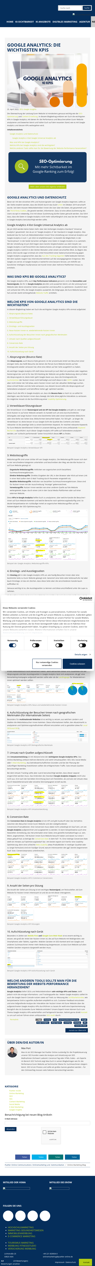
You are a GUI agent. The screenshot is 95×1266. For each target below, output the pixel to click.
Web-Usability (42, 845)
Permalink (14, 1019)
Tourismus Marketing (21, 1242)
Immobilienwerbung (20, 1233)
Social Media (14, 1104)
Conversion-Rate (41, 839)
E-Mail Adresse (11, 1119)
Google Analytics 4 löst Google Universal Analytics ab (34, 138)
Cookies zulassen (77, 664)
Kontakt (84, 1012)
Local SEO (15, 728)
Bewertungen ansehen (10, 1264)
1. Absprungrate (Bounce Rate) (20, 313)
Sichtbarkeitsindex (76, 997)
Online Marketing (16, 1093)
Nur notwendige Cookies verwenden (47, 664)
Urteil (60, 205)
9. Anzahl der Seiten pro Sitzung (20, 347)
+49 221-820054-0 (50, 1253)
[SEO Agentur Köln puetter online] (47, 167)
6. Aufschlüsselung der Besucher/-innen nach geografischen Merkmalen (37, 334)
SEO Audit (51, 1015)
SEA (10, 1099)
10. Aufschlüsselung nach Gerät (20, 351)
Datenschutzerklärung (13, 632)
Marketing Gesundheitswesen (26, 1230)
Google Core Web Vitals (52, 935)
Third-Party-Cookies (18, 211)
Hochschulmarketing (21, 1227)
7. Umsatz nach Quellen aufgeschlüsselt (23, 339)
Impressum (37, 632)
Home (10, 21)
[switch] (35, 645)
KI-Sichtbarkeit (24, 21)
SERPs (69, 380)
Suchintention (13, 380)
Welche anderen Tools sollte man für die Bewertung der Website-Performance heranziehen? (48, 148)
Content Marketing (17, 1101)
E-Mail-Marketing (19, 763)
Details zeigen (81, 654)
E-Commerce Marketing (21, 1236)
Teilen (24, 1157)
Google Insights (30, 109)
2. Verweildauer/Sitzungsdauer (20, 318)
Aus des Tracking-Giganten (53, 256)
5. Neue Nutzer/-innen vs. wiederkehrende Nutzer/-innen (31, 330)
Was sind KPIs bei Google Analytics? (24, 142)
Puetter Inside (15, 1090)
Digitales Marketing (65, 21)
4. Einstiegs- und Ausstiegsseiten (21, 326)
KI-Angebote (43, 21)
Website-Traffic (42, 293)
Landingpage (64, 677)
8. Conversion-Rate (15, 343)
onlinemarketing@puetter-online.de (58, 1256)
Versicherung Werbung (22, 1248)
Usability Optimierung (57, 399)
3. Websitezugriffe (14, 322)
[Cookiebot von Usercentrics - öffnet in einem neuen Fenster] (81, 599)
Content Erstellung (30, 116)
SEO (21, 109)
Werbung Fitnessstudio (22, 1245)
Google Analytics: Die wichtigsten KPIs (34, 47)
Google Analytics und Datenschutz (24, 134)
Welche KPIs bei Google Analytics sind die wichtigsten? (32, 145)
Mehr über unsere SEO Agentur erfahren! (47, 186)
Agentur (84, 21)
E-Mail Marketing (16, 1107)
